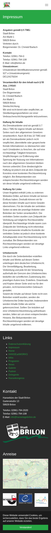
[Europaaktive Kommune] (41, 500)
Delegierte (13, 375)
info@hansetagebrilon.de (23, 417)
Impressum (14, 347)
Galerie (12, 368)
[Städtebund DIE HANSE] (9, 499)
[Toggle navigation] (46, 5)
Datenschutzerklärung (19, 344)
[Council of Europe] (25, 498)
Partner (12, 371)
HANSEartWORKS (18, 354)
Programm (13, 361)
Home (11, 351)
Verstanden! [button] (26, 527)
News (11, 364)
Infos (10, 357)
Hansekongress (16, 378)
